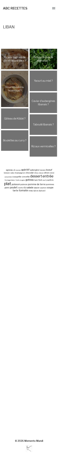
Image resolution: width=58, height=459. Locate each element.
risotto (20, 188)
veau (30, 191)
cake (12, 173)
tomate (23, 190)
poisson (16, 184)
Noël (40, 180)
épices (35, 191)
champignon (20, 173)
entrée (47, 176)
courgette (16, 177)
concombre (8, 177)
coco (52, 173)
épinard (42, 191)
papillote (49, 180)
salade (29, 187)
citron (46, 173)
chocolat (30, 173)
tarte (15, 190)
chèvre (41, 173)
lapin (36, 180)
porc (7, 187)
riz (25, 187)
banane (42, 170)
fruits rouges (20, 180)
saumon (43, 188)
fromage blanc (10, 180)
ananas (18, 170)
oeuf (44, 180)
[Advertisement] (29, 316)
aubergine (34, 170)
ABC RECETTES (15, 8)
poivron (24, 184)
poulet (13, 187)
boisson (7, 173)
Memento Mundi (33, 440)
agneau (9, 170)
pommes (50, 184)
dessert (36, 176)
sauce (36, 187)
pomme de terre (36, 184)
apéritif (25, 169)
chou (36, 173)
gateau (29, 179)
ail (14, 170)
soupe (50, 187)
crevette (26, 177)
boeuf (49, 169)
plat (7, 183)
